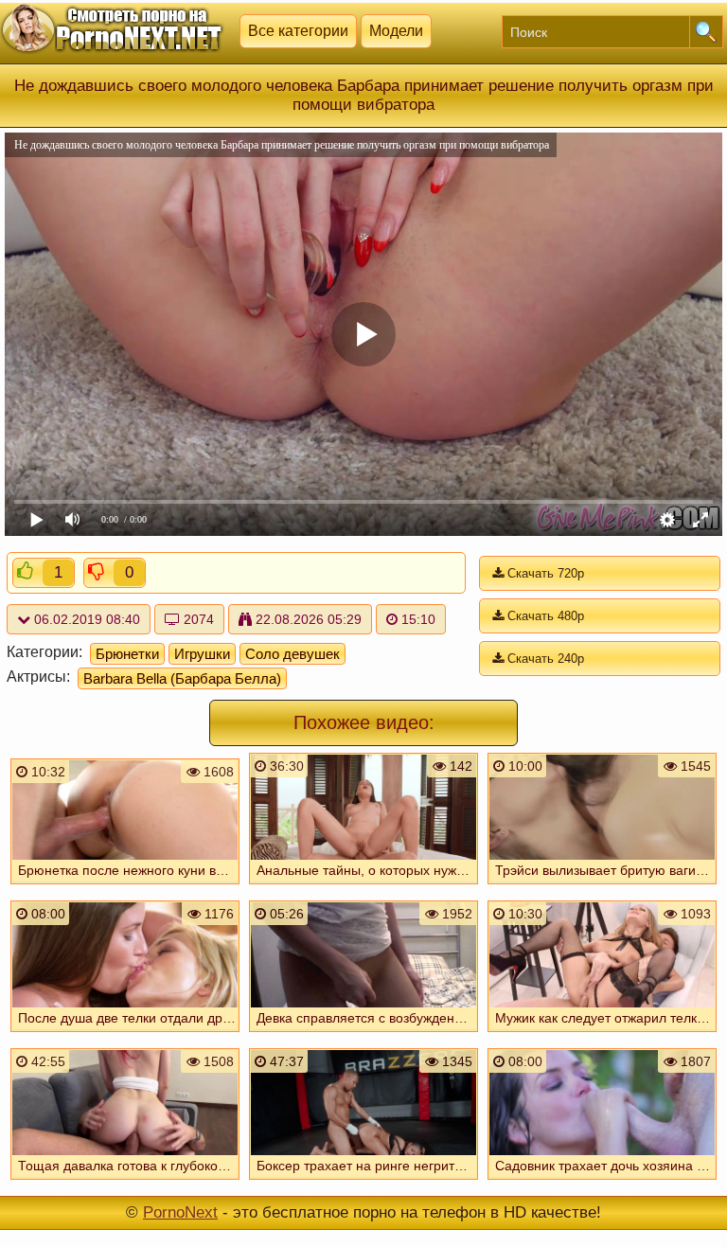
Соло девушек (292, 654)
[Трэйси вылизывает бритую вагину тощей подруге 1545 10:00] (602, 886)
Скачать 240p (544, 658)
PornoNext (180, 1212)
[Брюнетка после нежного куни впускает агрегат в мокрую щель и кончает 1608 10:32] (125, 886)
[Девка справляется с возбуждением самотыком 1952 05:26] (363, 1034)
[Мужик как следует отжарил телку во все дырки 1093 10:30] (602, 1034)
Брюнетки (127, 654)
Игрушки (202, 654)
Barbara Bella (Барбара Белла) (182, 678)
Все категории (298, 31)
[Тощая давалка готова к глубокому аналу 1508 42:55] (125, 1181)
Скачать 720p (544, 573)
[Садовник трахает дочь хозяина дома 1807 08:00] (602, 1181)
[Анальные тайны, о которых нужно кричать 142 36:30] (363, 886)
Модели (396, 31)
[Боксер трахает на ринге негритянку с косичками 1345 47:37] (363, 1181)
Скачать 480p (544, 616)
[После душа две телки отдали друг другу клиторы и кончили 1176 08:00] (125, 1034)
